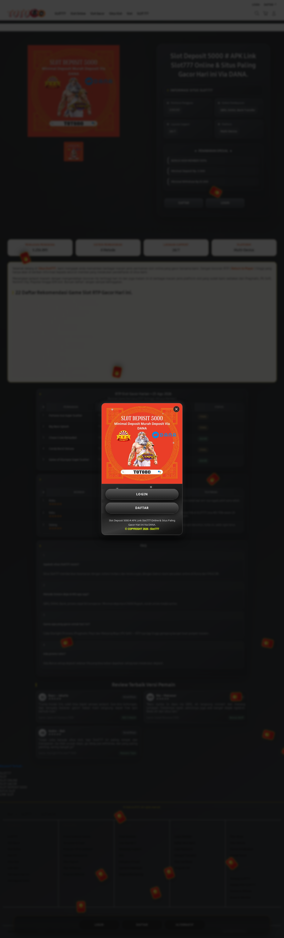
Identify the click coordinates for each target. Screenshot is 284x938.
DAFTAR (142, 508)
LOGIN (142, 494)
